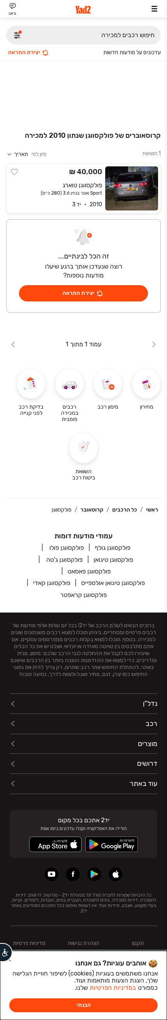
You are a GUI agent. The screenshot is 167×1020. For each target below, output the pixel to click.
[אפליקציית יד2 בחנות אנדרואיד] (94, 874)
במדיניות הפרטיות (113, 987)
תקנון (138, 943)
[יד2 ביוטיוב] (51, 874)
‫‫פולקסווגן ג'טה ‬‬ (64, 559)
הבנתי (84, 1005)
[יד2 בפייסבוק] (73, 874)
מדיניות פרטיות (29, 943)
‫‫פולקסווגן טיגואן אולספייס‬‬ (113, 583)
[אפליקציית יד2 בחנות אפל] (115, 874)
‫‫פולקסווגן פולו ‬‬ (66, 547)
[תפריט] (154, 8)
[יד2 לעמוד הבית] (83, 10)
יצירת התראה (24, 52)
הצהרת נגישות (83, 943)
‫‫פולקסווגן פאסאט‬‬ (89, 571)
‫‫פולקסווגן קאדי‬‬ (51, 583)
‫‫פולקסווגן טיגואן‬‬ (113, 559)
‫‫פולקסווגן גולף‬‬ (112, 547)
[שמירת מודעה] (14, 172)
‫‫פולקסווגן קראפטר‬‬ (83, 595)
